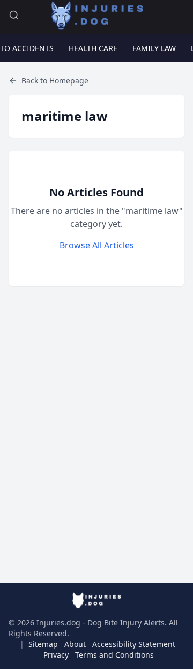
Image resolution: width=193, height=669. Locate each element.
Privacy (56, 655)
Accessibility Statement (133, 644)
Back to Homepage (54, 80)
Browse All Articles (97, 245)
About (75, 644)
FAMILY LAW (154, 48)
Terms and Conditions (114, 655)
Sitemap (43, 644)
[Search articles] (14, 15)
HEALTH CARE (93, 48)
